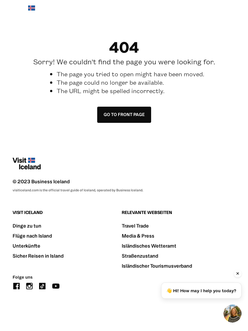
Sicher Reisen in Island (38, 256)
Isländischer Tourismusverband (157, 266)
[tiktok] (42, 285)
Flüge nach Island (32, 236)
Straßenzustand (140, 256)
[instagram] (29, 285)
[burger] (231, 11)
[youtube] (56, 285)
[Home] (27, 11)
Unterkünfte (26, 246)
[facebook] (16, 285)
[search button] (212, 11)
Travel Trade (135, 226)
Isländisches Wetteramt (149, 246)
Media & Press (138, 236)
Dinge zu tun (27, 226)
